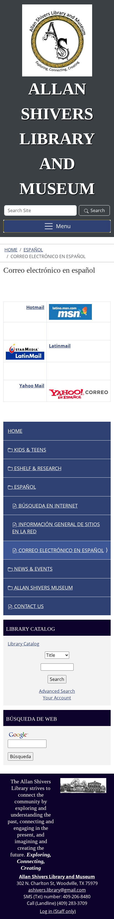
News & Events (33, 568)
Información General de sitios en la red (56, 528)
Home (10, 250)
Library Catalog (23, 644)
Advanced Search (57, 691)
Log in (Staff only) (58, 911)
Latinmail (60, 346)
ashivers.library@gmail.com (57, 890)
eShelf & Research (37, 468)
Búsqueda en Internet (47, 505)
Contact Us (28, 606)
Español (33, 250)
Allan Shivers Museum (43, 587)
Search (97, 210)
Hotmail (35, 307)
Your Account (57, 698)
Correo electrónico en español (60, 550)
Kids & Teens (29, 449)
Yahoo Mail (31, 386)
